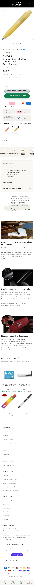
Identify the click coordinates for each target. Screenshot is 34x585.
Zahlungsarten (7, 454)
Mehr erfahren (7, 52)
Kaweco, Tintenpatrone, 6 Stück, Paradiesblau (9, 385)
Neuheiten (6, 504)
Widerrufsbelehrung (13, 576)
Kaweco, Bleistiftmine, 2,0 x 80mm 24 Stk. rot (9, 411)
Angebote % (6, 508)
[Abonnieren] (26, 549)
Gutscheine (6, 519)
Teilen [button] (5, 140)
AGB (19, 573)
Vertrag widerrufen (8, 465)
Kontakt (5, 432)
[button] (3, 3)
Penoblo (7, 573)
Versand (11, 77)
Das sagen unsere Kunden (10, 487)
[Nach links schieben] (13, 43)
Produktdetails (8, 164)
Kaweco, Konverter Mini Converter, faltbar (25, 385)
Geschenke (6, 515)
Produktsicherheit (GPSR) (12, 188)
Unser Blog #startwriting (10, 479)
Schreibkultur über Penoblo (11, 490)
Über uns (5, 475)
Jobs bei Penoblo (8, 439)
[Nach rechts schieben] (20, 43)
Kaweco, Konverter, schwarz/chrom (25, 411)
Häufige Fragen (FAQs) (10, 443)
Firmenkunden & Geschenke (11, 447)
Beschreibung (8, 182)
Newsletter (6, 435)
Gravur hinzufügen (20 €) (16, 90)
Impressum (13, 573)
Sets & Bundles (7, 512)
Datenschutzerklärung (27, 573)
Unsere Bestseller (8, 501)
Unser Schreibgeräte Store (11, 483)
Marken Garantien (8, 461)
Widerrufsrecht (7, 458)
